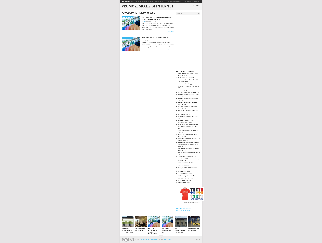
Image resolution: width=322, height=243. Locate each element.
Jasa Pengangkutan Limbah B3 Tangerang (188, 142)
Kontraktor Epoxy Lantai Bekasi (186, 90)
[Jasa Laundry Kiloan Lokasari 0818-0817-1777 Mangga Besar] (154, 221)
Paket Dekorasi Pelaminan (184, 180)
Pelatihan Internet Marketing (183, 208)
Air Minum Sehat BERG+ (184, 171)
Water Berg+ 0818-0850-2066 (185, 178)
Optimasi (196, 5)
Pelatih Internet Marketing (183, 210)
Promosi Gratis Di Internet (147, 6)
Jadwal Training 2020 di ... (157, 1)
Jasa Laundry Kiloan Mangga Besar (156, 38)
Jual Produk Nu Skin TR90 (184, 114)
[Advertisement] (188, 42)
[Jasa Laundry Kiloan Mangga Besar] (167, 221)
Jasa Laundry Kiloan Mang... (192, 1)
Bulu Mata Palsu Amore (184, 182)
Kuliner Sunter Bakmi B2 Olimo (186, 162)
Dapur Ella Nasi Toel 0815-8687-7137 (187, 156)
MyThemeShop (168, 240)
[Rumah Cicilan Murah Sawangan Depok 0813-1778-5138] (127, 221)
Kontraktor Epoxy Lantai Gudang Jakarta (188, 92)
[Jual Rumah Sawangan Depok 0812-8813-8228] (181, 221)
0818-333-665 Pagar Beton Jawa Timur (188, 124)
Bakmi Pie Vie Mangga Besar (185, 173)
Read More (171, 31)
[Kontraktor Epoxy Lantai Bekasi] (194, 221)
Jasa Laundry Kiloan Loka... (174, 1)
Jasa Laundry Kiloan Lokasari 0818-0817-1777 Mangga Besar (156, 18)
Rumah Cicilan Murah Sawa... (139, 1)
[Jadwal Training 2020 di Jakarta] (141, 221)
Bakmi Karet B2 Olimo (183, 165)
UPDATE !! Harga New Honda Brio (186, 175)
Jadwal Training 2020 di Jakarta (186, 77)
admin (143, 21)
